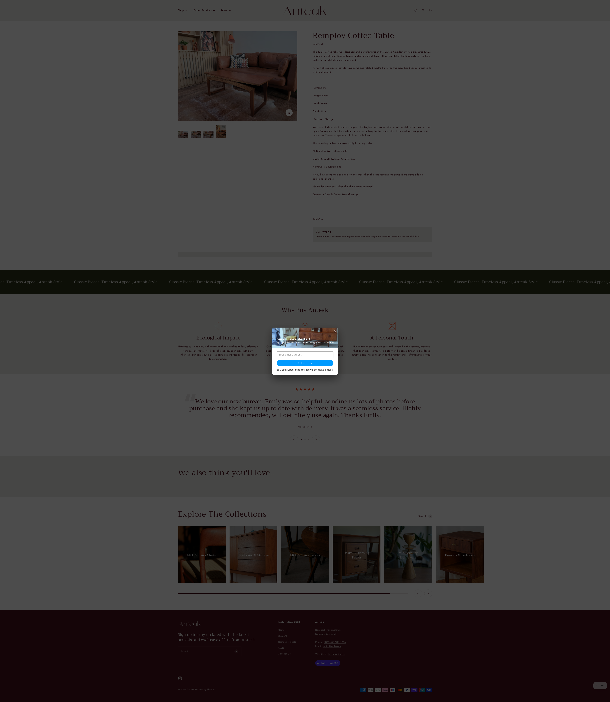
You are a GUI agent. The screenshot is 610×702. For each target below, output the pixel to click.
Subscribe (305, 363)
